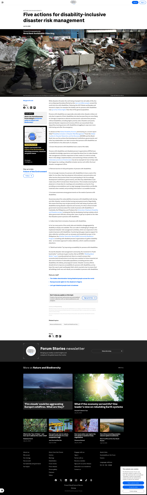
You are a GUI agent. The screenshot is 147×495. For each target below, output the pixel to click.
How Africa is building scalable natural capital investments (110, 434)
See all (121, 367)
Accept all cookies (133, 487)
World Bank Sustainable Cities (36, 33)
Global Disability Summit (68, 131)
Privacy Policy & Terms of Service (73, 485)
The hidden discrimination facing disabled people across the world (72, 278)
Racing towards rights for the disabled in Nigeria (66, 282)
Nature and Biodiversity (32, 10)
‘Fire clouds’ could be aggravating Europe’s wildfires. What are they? (44, 405)
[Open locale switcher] (2, 490)
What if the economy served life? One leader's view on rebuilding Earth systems (98, 405)
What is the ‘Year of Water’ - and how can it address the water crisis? (35, 434)
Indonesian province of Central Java (60, 160)
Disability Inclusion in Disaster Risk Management (68, 134)
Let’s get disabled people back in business (64, 285)
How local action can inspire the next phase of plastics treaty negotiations (85, 435)
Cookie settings (133, 491)
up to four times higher (59, 109)
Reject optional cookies (133, 483)
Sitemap (73, 488)
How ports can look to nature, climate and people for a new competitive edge (58, 435)
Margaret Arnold (28, 100)
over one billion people (82, 103)
